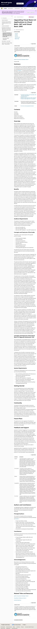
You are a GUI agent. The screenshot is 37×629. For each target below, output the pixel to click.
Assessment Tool (23, 96)
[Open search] (32, 8)
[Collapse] (12, 16)
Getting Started (17, 37)
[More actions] (35, 17)
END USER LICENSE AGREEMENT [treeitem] (6, 39)
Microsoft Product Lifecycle (7, 12)
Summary (16, 33)
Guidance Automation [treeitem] (5, 25)
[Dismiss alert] (35, 2)
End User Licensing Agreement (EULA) (27, 105)
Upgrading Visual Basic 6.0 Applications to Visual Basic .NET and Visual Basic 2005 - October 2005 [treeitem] (7, 35)
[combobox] (6, 18)
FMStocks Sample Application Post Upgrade (28, 98)
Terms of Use (3, 628)
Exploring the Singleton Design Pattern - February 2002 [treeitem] (7, 43)
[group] (25, 101)
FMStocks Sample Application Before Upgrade (28, 97)
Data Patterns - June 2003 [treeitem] (6, 41)
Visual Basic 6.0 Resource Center (20, 598)
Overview (16, 35)
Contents (16, 34)
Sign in (35, 8)
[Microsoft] (1, 8)
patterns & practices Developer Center (21, 59)
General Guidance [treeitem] (5, 20)
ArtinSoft (19, 70)
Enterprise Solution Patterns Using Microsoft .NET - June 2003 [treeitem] (6, 23)
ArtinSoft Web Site (17, 600)
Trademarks (8, 628)
